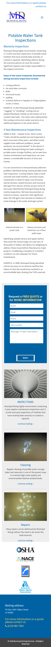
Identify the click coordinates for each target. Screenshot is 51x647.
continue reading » (25, 423)
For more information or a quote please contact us (26, 4)
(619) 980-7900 (16, 626)
